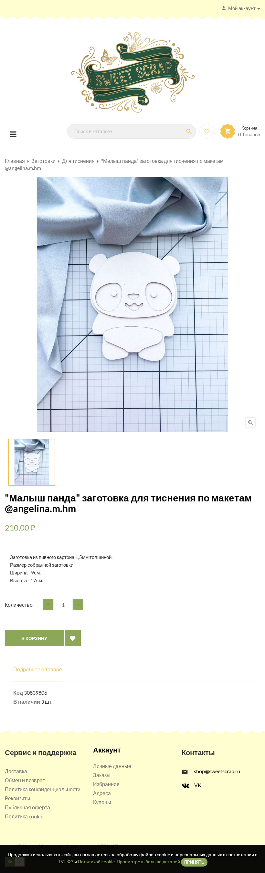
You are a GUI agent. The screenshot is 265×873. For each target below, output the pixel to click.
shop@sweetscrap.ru (217, 771)
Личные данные (112, 766)
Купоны (102, 802)
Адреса (102, 793)
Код (18, 692)
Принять (194, 862)
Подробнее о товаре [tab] (37, 669)
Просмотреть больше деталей (148, 861)
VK (197, 785)
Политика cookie (24, 816)
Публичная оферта (27, 807)
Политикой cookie (96, 861)
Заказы (102, 775)
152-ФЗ (65, 861)
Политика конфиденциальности (42, 789)
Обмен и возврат (25, 780)
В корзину (34, 638)
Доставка (16, 771)
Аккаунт (107, 749)
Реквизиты (17, 798)
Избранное (106, 784)
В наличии (26, 702)
